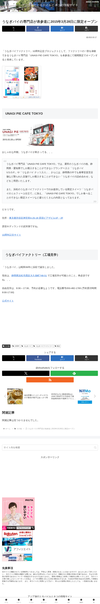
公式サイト (8, 301)
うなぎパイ (27, 346)
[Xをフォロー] (25, 373)
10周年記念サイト (11, 235)
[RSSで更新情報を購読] (50, 379)
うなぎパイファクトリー (44, 346)
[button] (86, 29)
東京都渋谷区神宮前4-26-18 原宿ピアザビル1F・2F (36, 218)
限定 (58, 346)
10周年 (16, 346)
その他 (7, 346)
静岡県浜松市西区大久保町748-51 (29, 275)
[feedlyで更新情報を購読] (74, 373)
